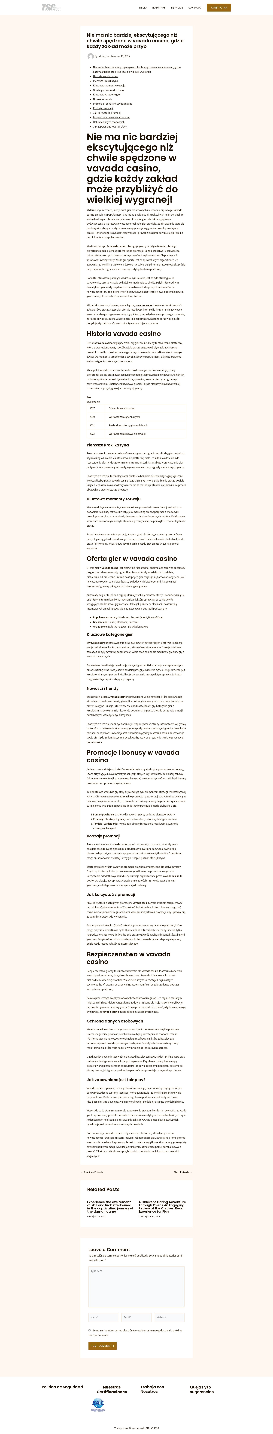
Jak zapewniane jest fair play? (110, 126)
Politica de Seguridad (62, 1387)
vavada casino (143, 305)
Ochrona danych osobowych (108, 122)
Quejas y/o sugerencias (202, 1389)
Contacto (194, 7)
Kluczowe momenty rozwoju (109, 85)
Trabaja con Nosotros (152, 1389)
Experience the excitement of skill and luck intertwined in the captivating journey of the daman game (110, 1207)
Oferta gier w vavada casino (108, 90)
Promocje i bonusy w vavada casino (112, 103)
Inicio (143, 7)
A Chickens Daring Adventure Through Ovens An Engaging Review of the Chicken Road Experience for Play (162, 1207)
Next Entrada (183, 1172)
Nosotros (158, 7)
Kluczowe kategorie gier (107, 94)
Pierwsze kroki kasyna (105, 81)
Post (89, 1216)
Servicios (177, 7)
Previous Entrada (92, 1172)
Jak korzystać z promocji (107, 113)
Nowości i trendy (102, 99)
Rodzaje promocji (103, 108)
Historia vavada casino (105, 76)
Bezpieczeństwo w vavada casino (111, 117)
